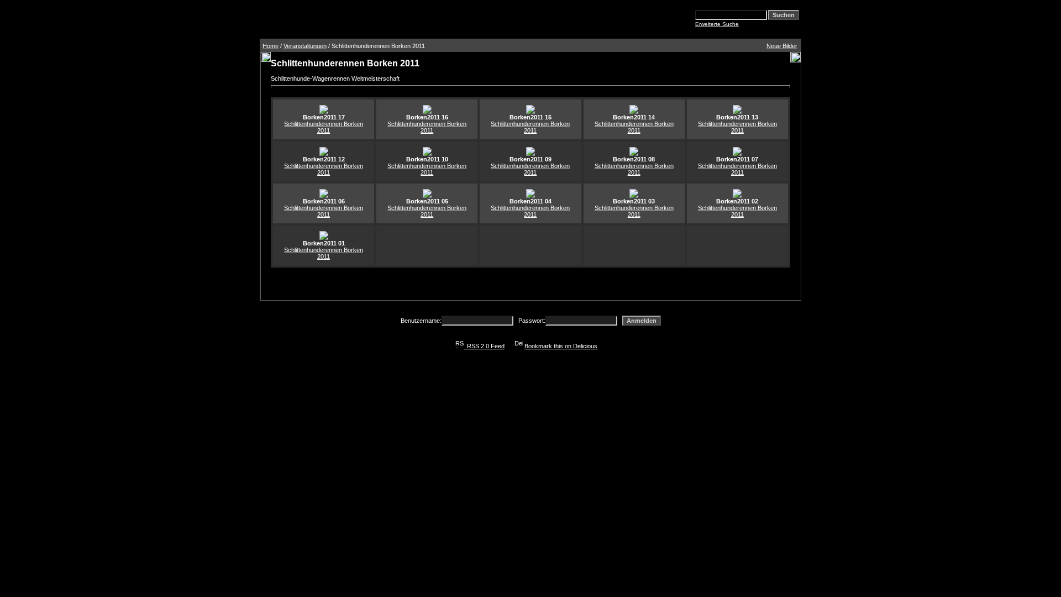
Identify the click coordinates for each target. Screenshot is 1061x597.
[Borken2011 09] (530, 153)
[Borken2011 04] (530, 195)
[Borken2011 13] (737, 111)
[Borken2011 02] (737, 195)
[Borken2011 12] (323, 153)
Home (270, 46)
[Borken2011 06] (323, 195)
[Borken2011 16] (427, 111)
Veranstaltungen (305, 46)
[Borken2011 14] (633, 111)
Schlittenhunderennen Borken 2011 (323, 127)
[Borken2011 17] (323, 111)
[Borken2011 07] (737, 153)
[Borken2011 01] (323, 237)
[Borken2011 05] (427, 195)
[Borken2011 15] (530, 111)
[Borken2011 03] (633, 195)
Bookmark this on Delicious (560, 346)
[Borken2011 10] (427, 153)
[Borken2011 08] (633, 153)
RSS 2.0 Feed (484, 346)
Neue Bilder (781, 46)
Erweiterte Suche (717, 24)
